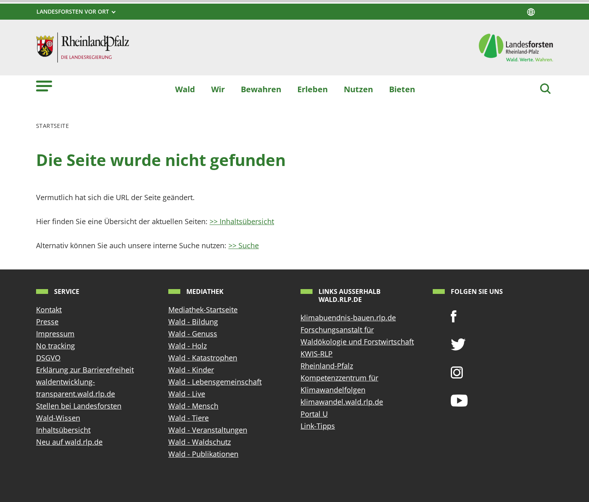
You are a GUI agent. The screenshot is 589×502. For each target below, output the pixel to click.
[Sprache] (531, 12)
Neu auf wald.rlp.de (69, 442)
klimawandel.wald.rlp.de (342, 402)
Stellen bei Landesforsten (78, 406)
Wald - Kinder (191, 369)
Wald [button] (185, 89)
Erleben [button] (312, 89)
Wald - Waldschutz (199, 442)
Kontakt (49, 309)
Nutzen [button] (358, 89)
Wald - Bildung (193, 321)
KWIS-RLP (317, 353)
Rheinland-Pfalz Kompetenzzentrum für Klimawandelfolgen (339, 378)
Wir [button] (218, 89)
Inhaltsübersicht (63, 430)
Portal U (314, 414)
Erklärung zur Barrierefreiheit (85, 369)
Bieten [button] (402, 89)
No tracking (55, 345)
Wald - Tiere (188, 418)
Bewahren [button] (261, 89)
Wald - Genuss (192, 333)
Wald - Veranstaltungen (207, 430)
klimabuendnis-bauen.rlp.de (348, 317)
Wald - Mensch (193, 406)
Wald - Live (186, 394)
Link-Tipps (318, 426)
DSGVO (48, 357)
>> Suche (243, 245)
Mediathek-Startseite (203, 309)
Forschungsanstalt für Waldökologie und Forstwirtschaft (357, 335)
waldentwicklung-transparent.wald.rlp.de (75, 388)
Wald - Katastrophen (202, 357)
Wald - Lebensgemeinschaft (215, 382)
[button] (44, 85)
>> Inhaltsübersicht (242, 221)
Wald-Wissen (58, 418)
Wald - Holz (187, 345)
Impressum (55, 333)
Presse (47, 321)
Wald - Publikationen (203, 454)
